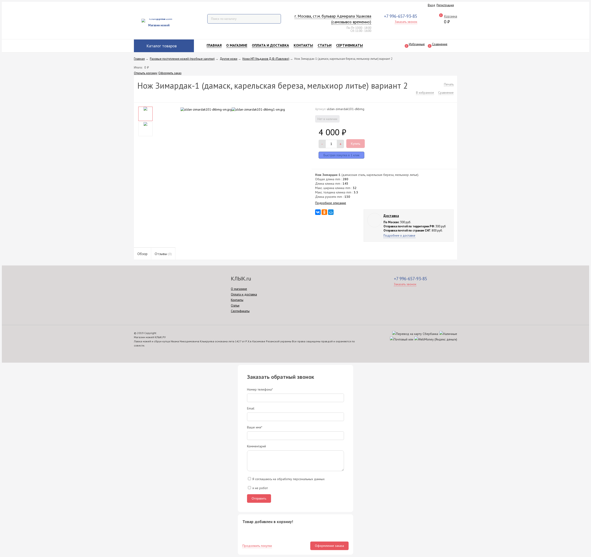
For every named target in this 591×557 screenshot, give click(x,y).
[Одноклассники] (324, 212)
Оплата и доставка (270, 45)
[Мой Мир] (331, 212)
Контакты (303, 45)
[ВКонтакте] (318, 212)
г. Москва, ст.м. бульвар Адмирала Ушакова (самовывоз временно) (333, 19)
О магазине (236, 45)
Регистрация (445, 5)
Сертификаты (349, 45)
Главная (214, 45)
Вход (431, 5)
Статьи (325, 45)
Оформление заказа (329, 546)
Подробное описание (330, 203)
